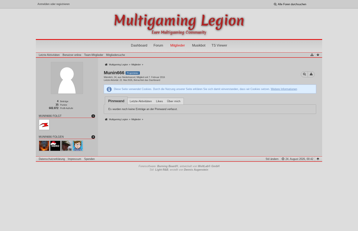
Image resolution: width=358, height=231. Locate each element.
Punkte (63, 105)
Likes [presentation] (159, 101)
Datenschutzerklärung (52, 158)
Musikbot (198, 45)
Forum (158, 45)
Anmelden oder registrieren (53, 4)
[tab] (116, 101)
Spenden (89, 158)
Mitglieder (177, 45)
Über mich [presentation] (173, 101)
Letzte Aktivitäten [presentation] (141, 101)
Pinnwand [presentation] (116, 101)
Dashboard (139, 45)
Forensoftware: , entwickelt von (179, 166)
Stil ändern (272, 158)
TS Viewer (219, 45)
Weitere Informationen (284, 89)
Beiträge (64, 101)
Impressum (74, 158)
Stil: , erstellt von (179, 169)
